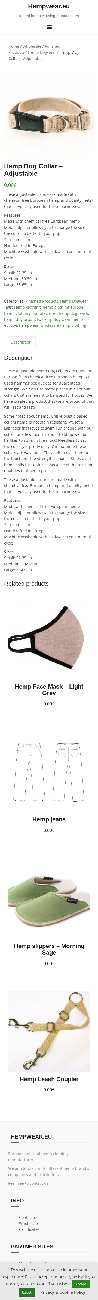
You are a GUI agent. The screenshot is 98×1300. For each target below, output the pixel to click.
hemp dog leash (73, 313)
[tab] (21, 342)
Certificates (29, 1229)
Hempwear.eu (49, 6)
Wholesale (32, 46)
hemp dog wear (56, 319)
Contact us (28, 1217)
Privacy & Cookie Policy (62, 1292)
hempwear (29, 325)
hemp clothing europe (63, 307)
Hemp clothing (27, 307)
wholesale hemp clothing (63, 325)
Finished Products (42, 301)
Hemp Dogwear (42, 52)
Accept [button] (80, 1284)
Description (21, 342)
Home (13, 46)
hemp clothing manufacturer (30, 313)
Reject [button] (27, 1292)
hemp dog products (22, 319)
